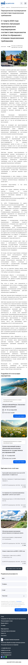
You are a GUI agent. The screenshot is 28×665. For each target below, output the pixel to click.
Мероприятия (5, 629)
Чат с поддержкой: (6, 655)
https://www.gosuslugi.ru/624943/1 (9, 193)
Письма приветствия (7, 621)
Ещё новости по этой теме (9, 468)
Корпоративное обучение (8, 631)
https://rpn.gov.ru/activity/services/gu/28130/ (12, 198)
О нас (2, 616)
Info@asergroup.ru (6, 652)
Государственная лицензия (11, 639)
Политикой (18, 601)
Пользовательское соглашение (9, 644)
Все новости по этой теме (14, 568)
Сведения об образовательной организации (13, 618)
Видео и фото (4, 623)
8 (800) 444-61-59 (5, 650)
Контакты (3, 635)
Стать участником (19, 416)
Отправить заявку (21, 610)
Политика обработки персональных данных (13, 642)
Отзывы (3, 625)
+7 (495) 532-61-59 (6, 648)
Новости (3, 633)
